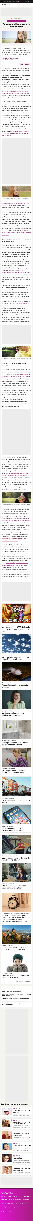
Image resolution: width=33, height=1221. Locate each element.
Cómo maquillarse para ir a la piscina (22, 1146)
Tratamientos (27, 1196)
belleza (13, 1202)
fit (22, 1203)
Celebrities (18, 1199)
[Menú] (31, 5)
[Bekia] (3, 1)
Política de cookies (26, 1207)
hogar (19, 1203)
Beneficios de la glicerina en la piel (11, 991)
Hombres (11, 1199)
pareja (26, 1202)
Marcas (3, 1196)
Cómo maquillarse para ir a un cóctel (21, 1111)
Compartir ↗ (27, 64)
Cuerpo (15, 1196)
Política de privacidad (14, 1207)
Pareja (31, 1)
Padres (27, 1)
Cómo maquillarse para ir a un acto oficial (21, 1157)
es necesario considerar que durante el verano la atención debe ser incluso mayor (15, 133)
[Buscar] (28, 5)
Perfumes (26, 1199)
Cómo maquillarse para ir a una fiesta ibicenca (21, 1122)
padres (22, 1202)
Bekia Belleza (14, 18)
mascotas (3, 1203)
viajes (25, 1203)
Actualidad (9, 1)
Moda (14, 1)
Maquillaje (20, 18)
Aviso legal (4, 1207)
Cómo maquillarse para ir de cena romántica (21, 1169)
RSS (2, 1209)
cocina (17, 1202)
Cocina (22, 1)
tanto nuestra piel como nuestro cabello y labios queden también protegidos (16, 233)
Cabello (9, 1196)
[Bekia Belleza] (5, 5)
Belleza (18, 1)
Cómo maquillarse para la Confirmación (21, 1134)
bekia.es (3, 1202)
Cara (20, 1196)
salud (8, 1203)
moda (8, 1202)
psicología (14, 1203)
